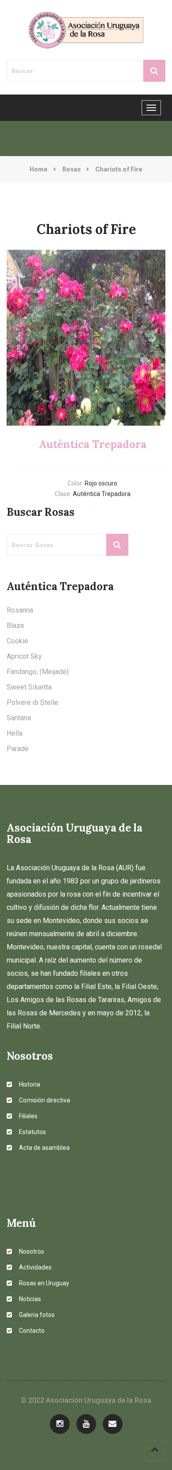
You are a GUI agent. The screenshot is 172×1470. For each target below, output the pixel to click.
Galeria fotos (36, 1314)
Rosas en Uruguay (43, 1283)
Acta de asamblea (44, 1147)
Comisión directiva (44, 1100)
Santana (19, 718)
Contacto (31, 1330)
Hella (14, 733)
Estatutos (32, 1131)
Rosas (71, 169)
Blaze (15, 625)
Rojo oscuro (101, 483)
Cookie (17, 641)
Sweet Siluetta (29, 687)
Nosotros (31, 1251)
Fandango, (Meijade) (38, 672)
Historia (29, 1084)
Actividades (35, 1267)
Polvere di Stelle (32, 702)
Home (39, 169)
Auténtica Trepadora (102, 493)
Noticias (29, 1298)
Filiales (27, 1116)
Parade (18, 748)
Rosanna (20, 610)
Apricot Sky (24, 656)
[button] (18, 338)
